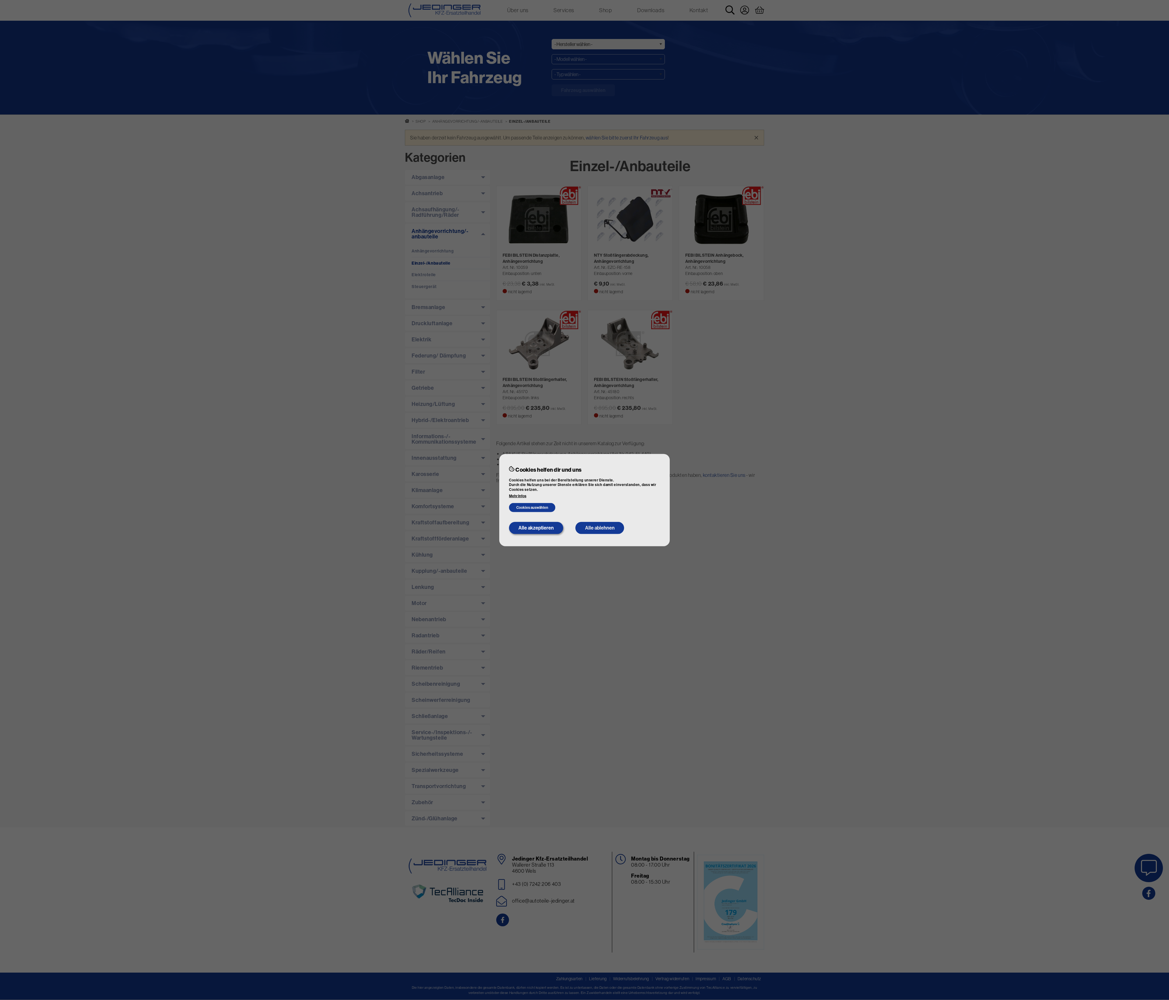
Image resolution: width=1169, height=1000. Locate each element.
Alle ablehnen (600, 528)
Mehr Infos (517, 496)
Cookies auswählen (532, 507)
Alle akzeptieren (536, 528)
